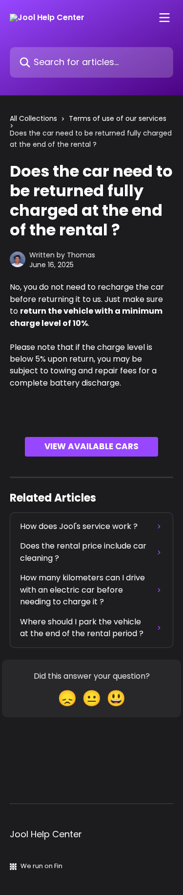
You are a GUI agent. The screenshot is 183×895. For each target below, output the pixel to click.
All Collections (33, 118)
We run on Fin (41, 866)
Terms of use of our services (117, 118)
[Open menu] (164, 17)
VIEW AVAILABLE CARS (91, 446)
